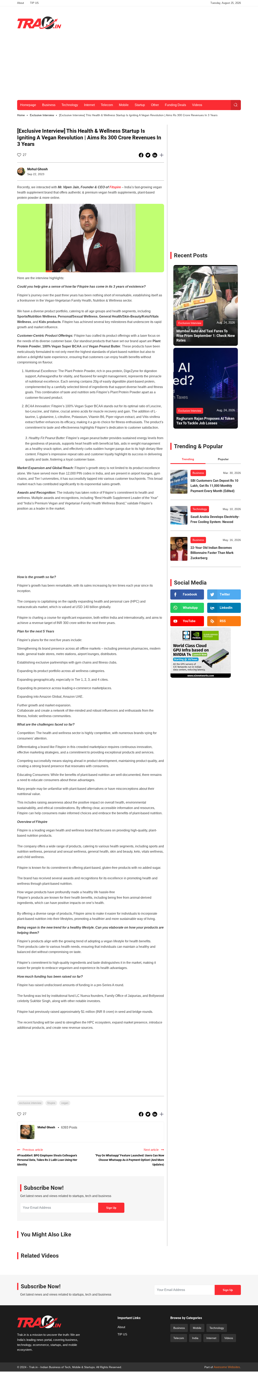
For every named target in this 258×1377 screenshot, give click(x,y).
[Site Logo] (39, 22)
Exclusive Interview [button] (42, 115)
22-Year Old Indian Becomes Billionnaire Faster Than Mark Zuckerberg (212, 553)
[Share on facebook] (141, 154)
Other (155, 105)
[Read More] (178, 482)
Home (21, 115)
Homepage (28, 105)
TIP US (34, 2)
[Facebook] (187, 594)
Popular (223, 459)
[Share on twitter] (148, 154)
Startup (140, 105)
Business (48, 105)
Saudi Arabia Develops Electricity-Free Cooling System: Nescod (214, 519)
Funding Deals (175, 105)
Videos (197, 105)
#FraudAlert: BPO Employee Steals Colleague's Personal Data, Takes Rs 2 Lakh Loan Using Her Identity (47, 1160)
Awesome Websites (227, 1367)
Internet (89, 105)
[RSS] (224, 621)
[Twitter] (224, 594)
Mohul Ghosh (37, 169)
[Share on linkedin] (155, 154)
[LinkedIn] (224, 608)
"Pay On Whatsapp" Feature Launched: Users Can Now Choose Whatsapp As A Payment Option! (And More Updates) (129, 1160)
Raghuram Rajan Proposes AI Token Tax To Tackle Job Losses (205, 420)
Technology (69, 105)
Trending (188, 459)
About (20, 2)
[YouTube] (187, 621)
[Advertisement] (167, 22)
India (195, 1338)
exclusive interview (30, 1103)
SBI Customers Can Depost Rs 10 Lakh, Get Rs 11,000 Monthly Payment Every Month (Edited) (214, 486)
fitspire (51, 1103)
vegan (64, 1103)
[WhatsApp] (187, 608)
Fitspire (115, 187)
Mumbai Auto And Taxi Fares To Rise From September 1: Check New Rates (205, 336)
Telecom (107, 105)
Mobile (124, 105)
